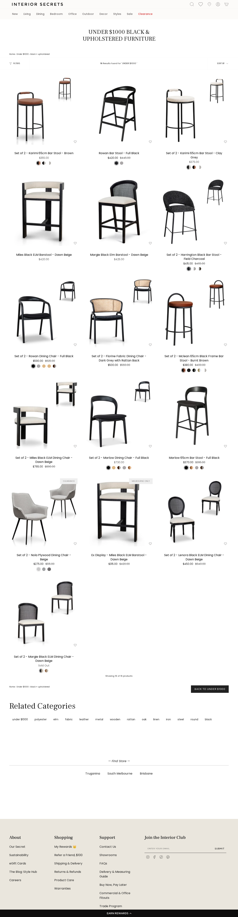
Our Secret (17, 847)
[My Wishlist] (200, 4)
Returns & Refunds (67, 872)
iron (168, 719)
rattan (131, 719)
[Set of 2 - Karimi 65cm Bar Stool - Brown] (43, 110)
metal (99, 719)
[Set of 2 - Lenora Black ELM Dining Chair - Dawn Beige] (194, 511)
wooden (115, 719)
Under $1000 (23, 54)
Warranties (62, 888)
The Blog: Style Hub (23, 872)
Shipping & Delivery (68, 863)
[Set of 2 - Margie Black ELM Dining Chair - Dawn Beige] (43, 613)
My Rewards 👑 (65, 847)
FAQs (103, 863)
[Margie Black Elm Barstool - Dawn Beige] (119, 211)
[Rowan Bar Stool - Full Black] (119, 110)
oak (144, 719)
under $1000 (20, 719)
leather (84, 719)
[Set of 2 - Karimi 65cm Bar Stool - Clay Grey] (194, 110)
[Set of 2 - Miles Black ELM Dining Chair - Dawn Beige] (43, 414)
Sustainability (18, 855)
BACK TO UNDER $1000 (209, 689)
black (33, 54)
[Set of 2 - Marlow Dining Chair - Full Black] (119, 414)
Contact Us (107, 847)
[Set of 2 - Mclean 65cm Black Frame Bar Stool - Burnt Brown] (194, 313)
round (194, 719)
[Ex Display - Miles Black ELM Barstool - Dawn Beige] (119, 511)
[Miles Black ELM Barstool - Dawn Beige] (43, 211)
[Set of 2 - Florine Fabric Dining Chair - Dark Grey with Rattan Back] (119, 313)
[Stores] (209, 4)
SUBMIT (219, 848)
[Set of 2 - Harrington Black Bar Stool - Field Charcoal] (194, 211)
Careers (15, 880)
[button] (119, 913)
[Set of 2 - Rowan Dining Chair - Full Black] (43, 313)
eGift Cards (17, 863)
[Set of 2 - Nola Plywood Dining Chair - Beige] (43, 511)
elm (55, 719)
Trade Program (110, 906)
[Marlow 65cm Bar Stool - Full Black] (194, 414)
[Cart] (226, 4)
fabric (69, 719)
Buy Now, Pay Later (113, 885)
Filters (16, 63)
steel (181, 719)
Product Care (64, 880)
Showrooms (108, 855)
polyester (41, 719)
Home (12, 54)
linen (156, 719)
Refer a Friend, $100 (68, 855)
